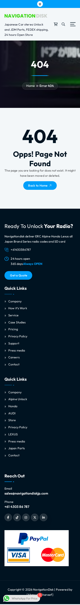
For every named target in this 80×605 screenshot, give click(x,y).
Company (15, 301)
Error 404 (46, 86)
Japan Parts (16, 448)
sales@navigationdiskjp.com (26, 493)
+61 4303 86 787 (16, 506)
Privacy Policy (17, 336)
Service (13, 315)
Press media (16, 350)
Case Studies (17, 322)
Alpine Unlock (17, 399)
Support (13, 343)
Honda (12, 406)
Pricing (13, 329)
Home (30, 86)
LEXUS (13, 434)
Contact (13, 364)
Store (12, 420)
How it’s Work (17, 308)
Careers (14, 357)
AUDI (12, 413)
